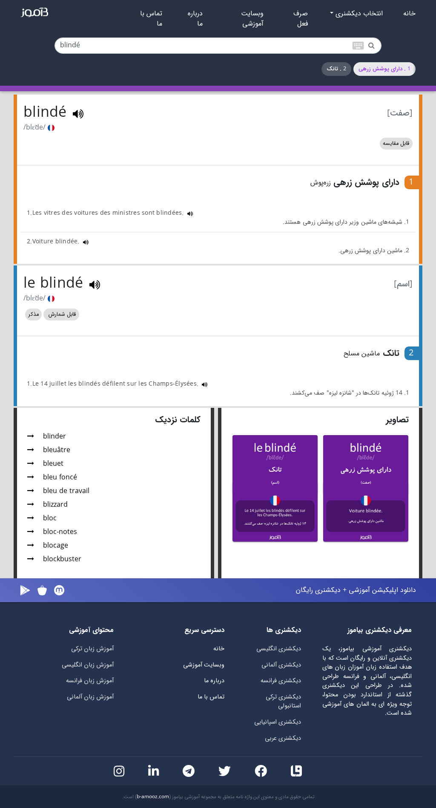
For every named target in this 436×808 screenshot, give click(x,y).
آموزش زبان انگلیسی (88, 665)
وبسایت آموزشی (252, 19)
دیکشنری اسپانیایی (277, 722)
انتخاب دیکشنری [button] (358, 14)
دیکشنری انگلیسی (278, 649)
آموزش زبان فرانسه (90, 681)
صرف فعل (300, 19)
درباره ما (195, 19)
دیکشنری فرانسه (281, 681)
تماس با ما (151, 19)
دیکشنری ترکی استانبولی (283, 701)
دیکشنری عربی (283, 738)
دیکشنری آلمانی (281, 665)
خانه (409, 14)
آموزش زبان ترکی (92, 649)
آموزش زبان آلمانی (90, 697)
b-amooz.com (153, 797)
